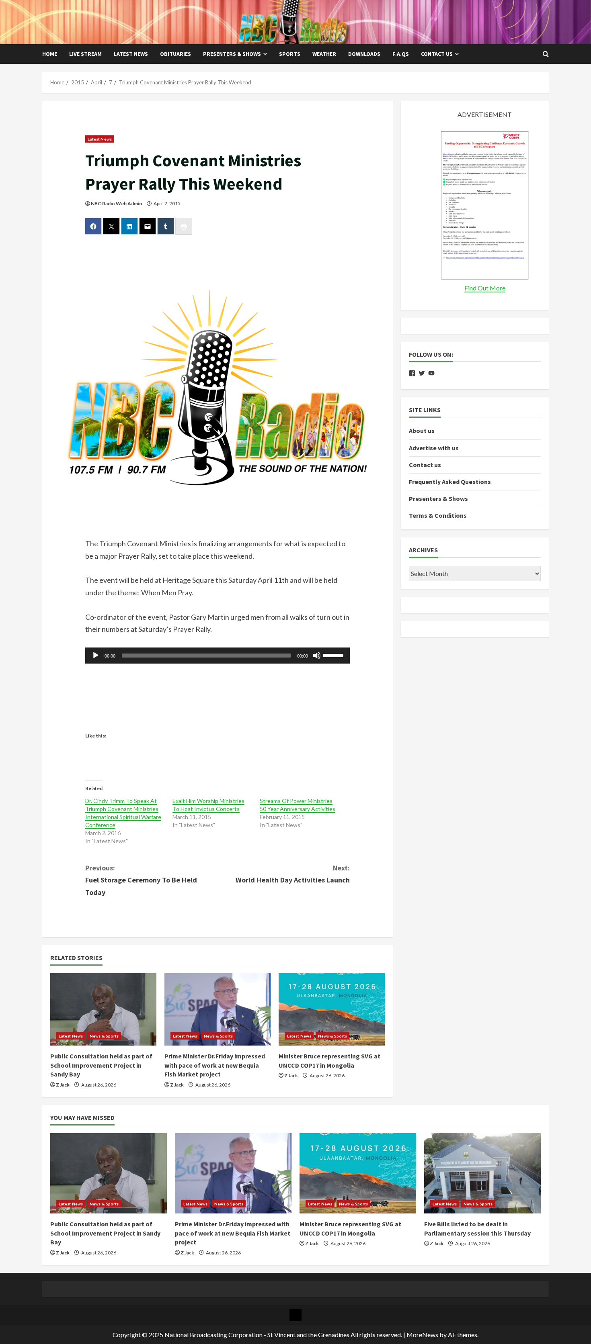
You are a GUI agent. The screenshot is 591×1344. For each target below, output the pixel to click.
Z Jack (63, 1085)
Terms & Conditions (438, 516)
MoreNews (422, 1334)
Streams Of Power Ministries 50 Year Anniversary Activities (297, 804)
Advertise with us (434, 448)
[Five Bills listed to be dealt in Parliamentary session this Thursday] (482, 1173)
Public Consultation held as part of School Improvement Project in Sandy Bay (101, 1065)
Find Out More (484, 288)
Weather (324, 53)
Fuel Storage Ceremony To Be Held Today (141, 880)
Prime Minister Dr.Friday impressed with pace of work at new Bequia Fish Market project (214, 1065)
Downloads (364, 53)
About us (422, 431)
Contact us (437, 53)
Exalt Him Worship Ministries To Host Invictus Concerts (208, 804)
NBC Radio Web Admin (116, 203)
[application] (217, 655)
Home (49, 53)
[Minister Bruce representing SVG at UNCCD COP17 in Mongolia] (332, 1009)
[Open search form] (546, 54)
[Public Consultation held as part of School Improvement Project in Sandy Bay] (103, 1009)
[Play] (96, 656)
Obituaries (175, 53)
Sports (289, 53)
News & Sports (104, 1036)
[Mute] (317, 656)
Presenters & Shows (232, 53)
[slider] (334, 654)
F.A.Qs (400, 53)
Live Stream (85, 53)
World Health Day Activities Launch (293, 874)
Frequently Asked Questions (450, 482)
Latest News (131, 53)
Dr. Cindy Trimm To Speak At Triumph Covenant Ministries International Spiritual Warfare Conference (123, 812)
